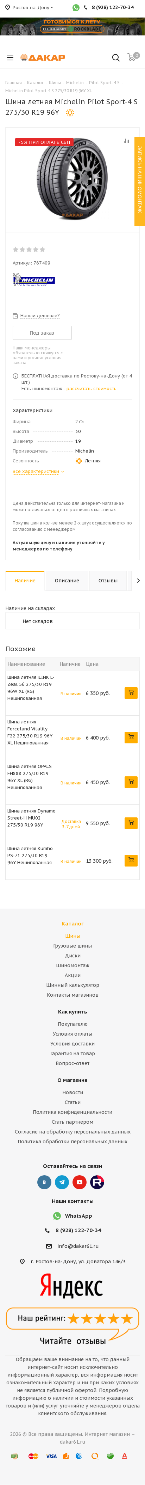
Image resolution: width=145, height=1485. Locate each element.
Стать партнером (72, 1122)
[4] (36, 249)
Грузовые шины (72, 946)
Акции (73, 975)
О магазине (72, 1080)
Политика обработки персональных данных (72, 1141)
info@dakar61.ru (78, 1246)
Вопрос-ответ (72, 1063)
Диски (73, 955)
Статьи (73, 1102)
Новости (72, 1092)
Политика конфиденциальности (72, 1112)
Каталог (73, 923)
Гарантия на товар (72, 1053)
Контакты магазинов (73, 995)
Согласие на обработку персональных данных (73, 1132)
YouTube (79, 1182)
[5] (42, 249)
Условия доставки (72, 1044)
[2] (22, 249)
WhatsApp (78, 1215)
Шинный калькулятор (72, 985)
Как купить (72, 1011)
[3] (29, 249)
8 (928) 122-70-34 (78, 1230)
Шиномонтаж (72, 965)
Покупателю (73, 1024)
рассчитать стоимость (91, 389)
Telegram (62, 1182)
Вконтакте (44, 1182)
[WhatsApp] (76, 8)
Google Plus (97, 1182)
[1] (16, 249)
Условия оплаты (72, 1034)
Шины (72, 936)
